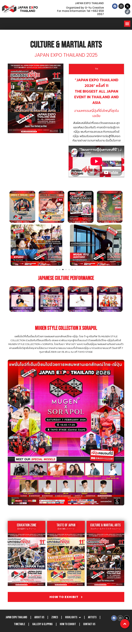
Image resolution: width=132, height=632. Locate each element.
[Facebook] (115, 6)
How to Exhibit (68, 624)
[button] (127, 24)
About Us (39, 617)
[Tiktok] (127, 11)
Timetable (19, 624)
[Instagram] (121, 6)
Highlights (71, 617)
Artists (92, 617)
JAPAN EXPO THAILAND (16, 617)
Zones (54, 617)
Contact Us (89, 624)
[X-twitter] (127, 6)
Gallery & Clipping (42, 624)
